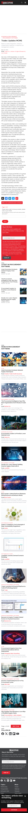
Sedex (6, 528)
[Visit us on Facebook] (2, 733)
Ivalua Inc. (7, 437)
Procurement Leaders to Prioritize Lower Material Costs (8, 290)
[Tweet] (13, 198)
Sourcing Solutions (6, 431)
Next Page (16, 726)
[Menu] (25, 2)
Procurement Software (10, 38)
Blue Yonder (7, 497)
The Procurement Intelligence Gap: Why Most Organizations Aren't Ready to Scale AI (9, 280)
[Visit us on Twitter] (6, 733)
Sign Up (6, 257)
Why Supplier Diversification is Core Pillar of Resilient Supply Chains (13, 712)
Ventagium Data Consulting (12, 653)
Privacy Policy (12, 255)
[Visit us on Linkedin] (10, 733)
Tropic (6, 590)
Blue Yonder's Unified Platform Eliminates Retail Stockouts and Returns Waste (13, 494)
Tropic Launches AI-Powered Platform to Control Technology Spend (13, 587)
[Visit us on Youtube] (17, 733)
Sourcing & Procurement (9, 36)
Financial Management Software (10, 584)
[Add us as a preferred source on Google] (16, 198)
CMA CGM (7, 684)
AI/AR (2, 368)
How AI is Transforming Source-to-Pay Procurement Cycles (12, 681)
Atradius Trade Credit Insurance (13, 373)
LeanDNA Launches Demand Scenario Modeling (12, 556)
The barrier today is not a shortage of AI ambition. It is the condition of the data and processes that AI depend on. (12, 409)
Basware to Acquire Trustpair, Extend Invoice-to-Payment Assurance (12, 618)
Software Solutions (7, 522)
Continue (14, 809)
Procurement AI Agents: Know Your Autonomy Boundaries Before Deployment (11, 650)
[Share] (6, 198)
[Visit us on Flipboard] (14, 733)
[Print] (2, 198)
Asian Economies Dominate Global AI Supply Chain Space (9, 271)
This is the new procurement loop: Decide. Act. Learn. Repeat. (13, 470)
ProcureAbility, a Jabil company (12, 715)
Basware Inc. (7, 621)
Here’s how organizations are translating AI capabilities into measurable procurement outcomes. (12, 687)
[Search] (21, 2)
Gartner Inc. (7, 406)
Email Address (6, 235)
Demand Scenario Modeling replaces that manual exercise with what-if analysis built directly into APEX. (12, 562)
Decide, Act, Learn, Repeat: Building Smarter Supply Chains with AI (9, 299)
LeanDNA (6, 468)
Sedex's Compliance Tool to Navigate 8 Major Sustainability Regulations (13, 525)
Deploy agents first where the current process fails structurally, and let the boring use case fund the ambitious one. (13, 656)
